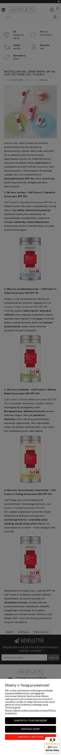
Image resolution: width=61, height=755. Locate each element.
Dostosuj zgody (30, 729)
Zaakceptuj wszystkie (31, 737)
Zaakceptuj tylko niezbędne (30, 720)
